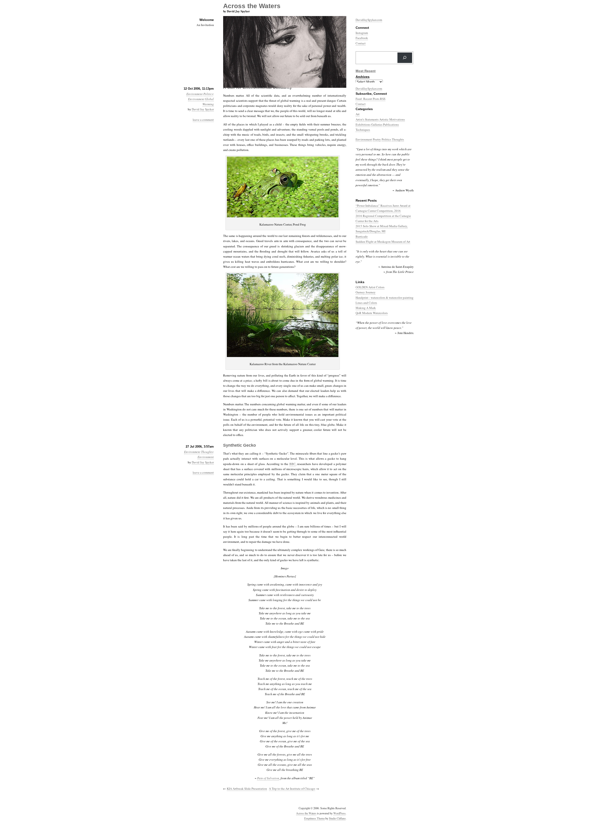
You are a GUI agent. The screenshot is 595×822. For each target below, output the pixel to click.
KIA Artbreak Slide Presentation (247, 788)
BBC (292, 464)
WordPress (339, 813)
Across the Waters (306, 813)
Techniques (363, 130)
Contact (361, 104)
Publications (391, 124)
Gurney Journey (366, 292)
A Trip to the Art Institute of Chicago (292, 788)
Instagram (362, 33)
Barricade (362, 236)
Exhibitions (363, 124)
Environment (194, 94)
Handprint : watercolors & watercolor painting (384, 297)
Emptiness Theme (314, 818)
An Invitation (205, 25)
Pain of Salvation (268, 778)
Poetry (377, 139)
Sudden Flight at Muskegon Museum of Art (383, 241)
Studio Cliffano (337, 818)
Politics (208, 94)
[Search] (404, 57)
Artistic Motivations (392, 119)
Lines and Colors (366, 303)
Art (358, 114)
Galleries (376, 124)
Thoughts (207, 452)
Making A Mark (366, 308)
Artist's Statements (367, 119)
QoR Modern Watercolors (372, 313)
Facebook (362, 38)
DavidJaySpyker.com (369, 20)
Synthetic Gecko (239, 445)
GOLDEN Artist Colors (370, 287)
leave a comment (203, 120)
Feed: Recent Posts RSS (370, 99)
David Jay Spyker (203, 109)
